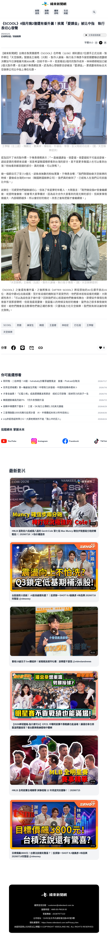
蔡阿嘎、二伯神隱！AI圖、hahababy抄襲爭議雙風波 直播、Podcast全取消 (41, 381)
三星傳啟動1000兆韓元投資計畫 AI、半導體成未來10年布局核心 (36, 412)
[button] (96, 42)
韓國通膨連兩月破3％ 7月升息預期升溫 (23, 400)
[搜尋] (94, 12)
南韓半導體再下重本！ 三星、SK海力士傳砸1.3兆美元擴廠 (33, 406)
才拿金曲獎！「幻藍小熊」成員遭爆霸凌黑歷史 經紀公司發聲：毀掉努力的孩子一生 (46, 394)
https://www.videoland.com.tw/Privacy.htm (59, 922)
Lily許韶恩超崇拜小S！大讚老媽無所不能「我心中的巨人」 (32, 419)
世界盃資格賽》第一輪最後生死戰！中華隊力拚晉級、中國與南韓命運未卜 (40, 387)
